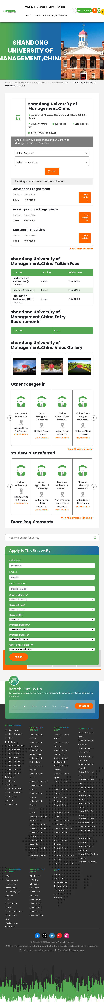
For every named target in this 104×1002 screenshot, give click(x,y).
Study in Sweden (13, 765)
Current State (17, 605)
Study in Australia (14, 793)
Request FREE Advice (95, 10)
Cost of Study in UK (63, 828)
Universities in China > (61, 82)
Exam (51, 7)
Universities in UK (38, 824)
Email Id (14, 571)
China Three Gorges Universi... (83, 416)
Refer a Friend (60, 882)
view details (85, 196)
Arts (7, 899)
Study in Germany (14, 734)
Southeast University (21, 415)
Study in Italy (12, 757)
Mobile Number (18, 583)
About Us (58, 874)
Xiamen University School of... (83, 485)
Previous (10, 418)
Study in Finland (13, 761)
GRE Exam (34, 884)
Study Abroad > (23, 82)
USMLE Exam (35, 899)
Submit (19, 657)
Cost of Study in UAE (63, 863)
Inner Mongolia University (42, 416)
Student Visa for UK (88, 827)
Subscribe (84, 706)
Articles (61, 7)
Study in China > (41, 82)
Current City (16, 615)
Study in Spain (12, 753)
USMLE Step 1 (36, 903)
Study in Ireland (13, 750)
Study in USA (11, 785)
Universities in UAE (38, 856)
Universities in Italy (39, 781)
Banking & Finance (14, 911)
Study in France (13, 730)
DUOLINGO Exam (37, 915)
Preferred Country (19, 625)
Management (12, 880)
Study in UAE (11, 804)
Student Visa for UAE (88, 862)
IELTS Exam (35, 880)
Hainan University (21, 484)
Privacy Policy (60, 886)
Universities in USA (38, 828)
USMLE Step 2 (36, 907)
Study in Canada (13, 789)
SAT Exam (34, 888)
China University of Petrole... (62, 416)
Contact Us (59, 878)
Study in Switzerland (15, 746)
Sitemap (58, 898)
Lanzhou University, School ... (62, 485)
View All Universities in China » (77, 517)
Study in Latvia (12, 769)
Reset (53, 171)
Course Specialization (21, 644)
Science (9, 895)
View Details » (21, 434)
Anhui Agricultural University (42, 485)
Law (7, 919)
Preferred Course (19, 634)
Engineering (11, 884)
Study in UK (11, 781)
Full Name (15, 560)
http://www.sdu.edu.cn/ (44, 132)
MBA (7, 876)
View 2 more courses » (81, 248)
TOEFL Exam (35, 892)
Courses (41, 7)
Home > (9, 82)
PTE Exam (34, 895)
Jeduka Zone (32, 15)
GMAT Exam (35, 876)
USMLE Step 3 (36, 911)
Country (29, 7)
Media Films (11, 915)
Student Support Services (54, 15)
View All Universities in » (80, 449)
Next (94, 418)
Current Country (18, 595)
